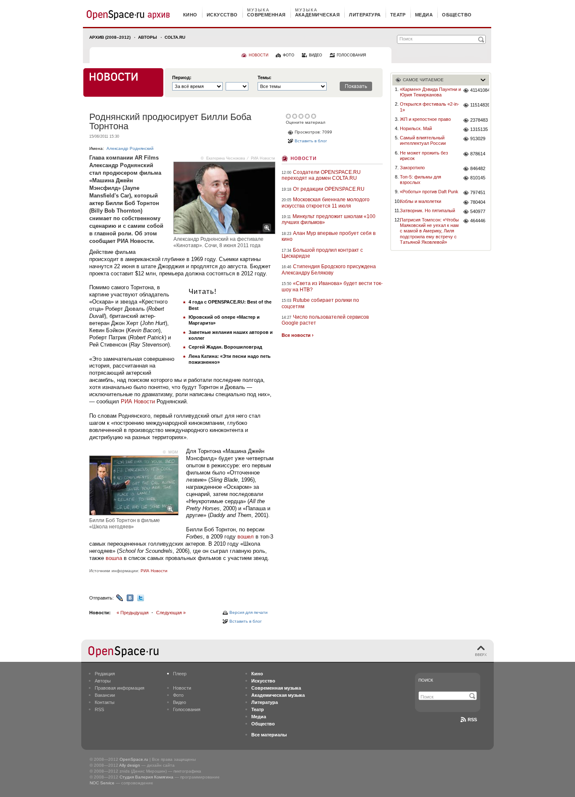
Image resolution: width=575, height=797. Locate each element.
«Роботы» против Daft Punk (429, 191)
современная (266, 14)
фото (288, 55)
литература (365, 14)
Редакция (105, 673)
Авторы (147, 37)
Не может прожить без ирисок (424, 155)
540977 (477, 211)
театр (398, 14)
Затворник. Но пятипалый (427, 210)
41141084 (479, 90)
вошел (245, 536)
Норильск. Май (416, 128)
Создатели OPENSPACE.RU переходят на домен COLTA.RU (321, 175)
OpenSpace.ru (134, 759)
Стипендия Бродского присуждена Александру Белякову (329, 269)
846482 (477, 168)
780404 (477, 202)
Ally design (129, 765)
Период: (182, 77)
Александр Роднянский (130, 148)
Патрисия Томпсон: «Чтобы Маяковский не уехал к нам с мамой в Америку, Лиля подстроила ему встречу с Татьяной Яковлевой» (429, 231)
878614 (477, 153)
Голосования (186, 709)
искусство (222, 14)
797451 (477, 192)
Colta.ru (175, 37)
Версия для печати (248, 612)
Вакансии (105, 695)
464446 (477, 220)
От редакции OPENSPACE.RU (329, 189)
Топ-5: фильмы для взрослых (420, 179)
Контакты (104, 702)
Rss (472, 719)
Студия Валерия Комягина (146, 777)
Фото (178, 695)
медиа (424, 14)
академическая (317, 14)
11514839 (479, 104)
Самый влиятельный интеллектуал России (423, 140)
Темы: (265, 77)
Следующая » (171, 612)
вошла (114, 558)
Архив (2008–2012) (109, 37)
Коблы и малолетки (420, 201)
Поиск (425, 680)
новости (258, 55)
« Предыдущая (133, 612)
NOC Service (102, 783)
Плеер (179, 673)
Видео (179, 702)
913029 (477, 138)
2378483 (479, 120)
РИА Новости (138, 401)
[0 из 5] (289, 116)
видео (315, 55)
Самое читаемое (423, 79)
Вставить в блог (245, 621)
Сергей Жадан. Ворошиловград (225, 346)
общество (457, 14)
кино (190, 14)
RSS (99, 709)
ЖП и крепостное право (425, 119)
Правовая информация (119, 687)
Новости (303, 157)
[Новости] (123, 82)
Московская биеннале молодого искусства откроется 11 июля (326, 202)
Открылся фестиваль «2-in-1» (429, 106)
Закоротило (412, 167)
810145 (477, 177)
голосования (351, 55)
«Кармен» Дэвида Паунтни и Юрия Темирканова (430, 92)
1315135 (479, 129)
